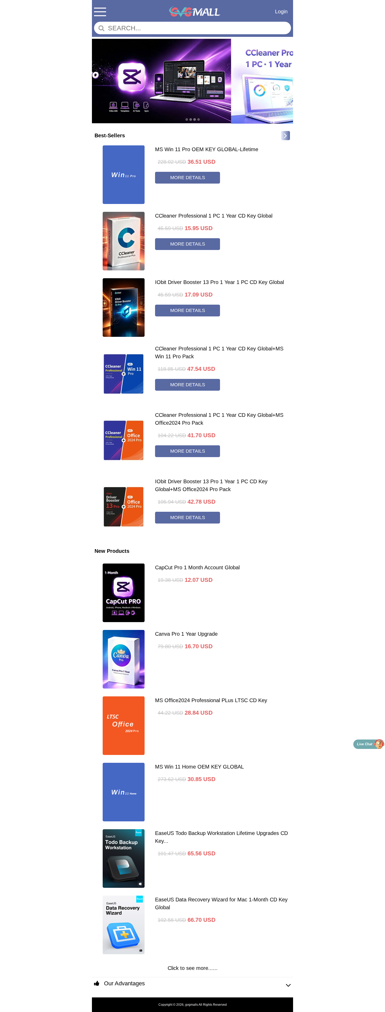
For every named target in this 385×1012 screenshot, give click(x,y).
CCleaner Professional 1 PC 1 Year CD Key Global (213, 216)
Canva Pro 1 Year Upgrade (186, 634)
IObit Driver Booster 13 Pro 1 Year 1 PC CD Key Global (219, 282)
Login (281, 11)
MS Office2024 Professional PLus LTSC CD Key (211, 700)
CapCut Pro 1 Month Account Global (197, 567)
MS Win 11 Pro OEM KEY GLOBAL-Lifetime (206, 149)
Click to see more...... (193, 968)
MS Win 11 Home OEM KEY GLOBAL (199, 767)
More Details (187, 177)
